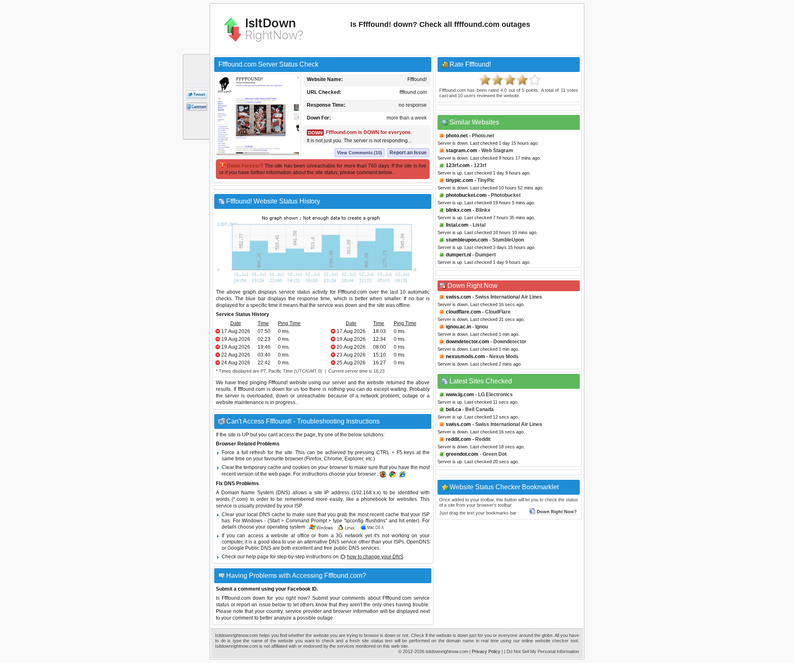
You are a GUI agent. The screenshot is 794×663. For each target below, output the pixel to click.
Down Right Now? (557, 511)
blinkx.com (458, 210)
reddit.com (458, 439)
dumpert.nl (458, 255)
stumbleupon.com (467, 240)
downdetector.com (467, 342)
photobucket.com (466, 195)
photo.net (457, 136)
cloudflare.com (463, 312)
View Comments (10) (359, 152)
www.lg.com (460, 394)
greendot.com (462, 454)
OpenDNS (418, 542)
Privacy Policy (486, 651)
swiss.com (458, 297)
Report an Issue (408, 153)
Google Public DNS (249, 548)
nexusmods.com (465, 356)
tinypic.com (459, 180)
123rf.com (458, 165)
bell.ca (453, 409)
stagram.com (461, 150)
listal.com (457, 225)
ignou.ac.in (458, 327)
